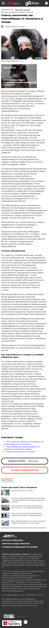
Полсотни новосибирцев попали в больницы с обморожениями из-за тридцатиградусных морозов (28, 500)
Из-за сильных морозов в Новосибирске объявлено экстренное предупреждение (26, 514)
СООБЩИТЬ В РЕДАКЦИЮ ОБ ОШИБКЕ (19, 547)
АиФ (22, 61)
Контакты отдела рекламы (16, 544)
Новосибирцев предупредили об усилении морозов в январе (22, 448)
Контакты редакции (12, 540)
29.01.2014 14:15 (7, 10)
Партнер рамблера (22, 616)
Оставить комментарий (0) (24, 470)
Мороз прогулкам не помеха (20, 451)
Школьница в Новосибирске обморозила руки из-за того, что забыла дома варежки (27, 507)
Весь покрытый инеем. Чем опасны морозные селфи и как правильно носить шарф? (28, 522)
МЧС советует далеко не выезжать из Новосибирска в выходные (23, 443)
